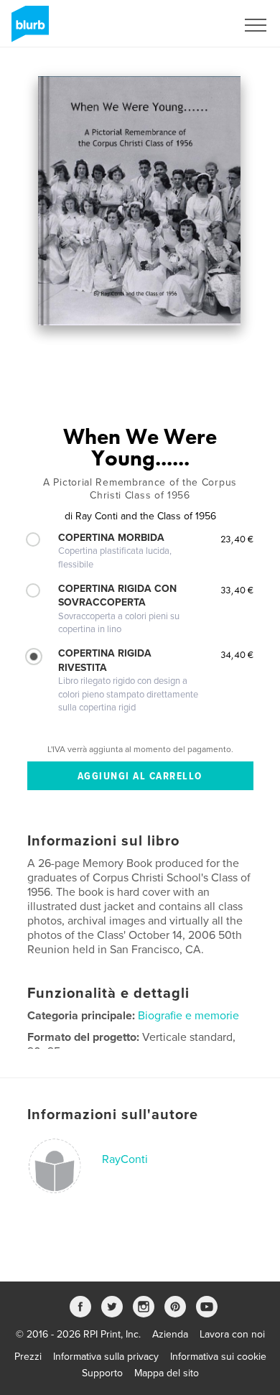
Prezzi (28, 1356)
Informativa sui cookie (218, 1356)
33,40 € (236, 589)
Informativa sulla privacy (106, 1356)
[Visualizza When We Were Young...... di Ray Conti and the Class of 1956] (139, 200)
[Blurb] (27, 29)
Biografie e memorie (188, 1016)
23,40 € (236, 538)
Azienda (170, 1334)
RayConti (125, 1159)
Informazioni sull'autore (112, 1114)
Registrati (196, 25)
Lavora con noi (232, 1334)
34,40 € (236, 654)
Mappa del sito (166, 1373)
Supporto (102, 1373)
